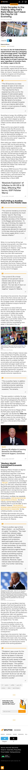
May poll (5, 483)
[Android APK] (5, 756)
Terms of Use (15, 747)
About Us (3, 747)
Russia (15, 734)
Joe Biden (12, 685)
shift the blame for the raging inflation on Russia (13, 499)
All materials (3, 46)
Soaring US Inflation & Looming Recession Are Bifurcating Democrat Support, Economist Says (14, 452)
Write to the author (10, 46)
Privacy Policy (17, 749)
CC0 (2, 37)
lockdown (3, 688)
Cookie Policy (10, 749)
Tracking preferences (15, 752)
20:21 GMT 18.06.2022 (6, 19)
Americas (8, 734)
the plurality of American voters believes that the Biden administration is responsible (13, 507)
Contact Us (3, 749)
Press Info (8, 747)
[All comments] (2, 767)
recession (7, 685)
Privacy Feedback (5, 752)
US (2, 685)
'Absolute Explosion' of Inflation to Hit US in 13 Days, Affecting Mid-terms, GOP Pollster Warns (13, 188)
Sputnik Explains (16, 688)
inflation (9, 688)
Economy (21, 734)
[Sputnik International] (5, 2)
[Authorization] (19, 1)
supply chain (19, 685)
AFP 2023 (4, 600)
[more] (25, 111)
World (4, 447)
